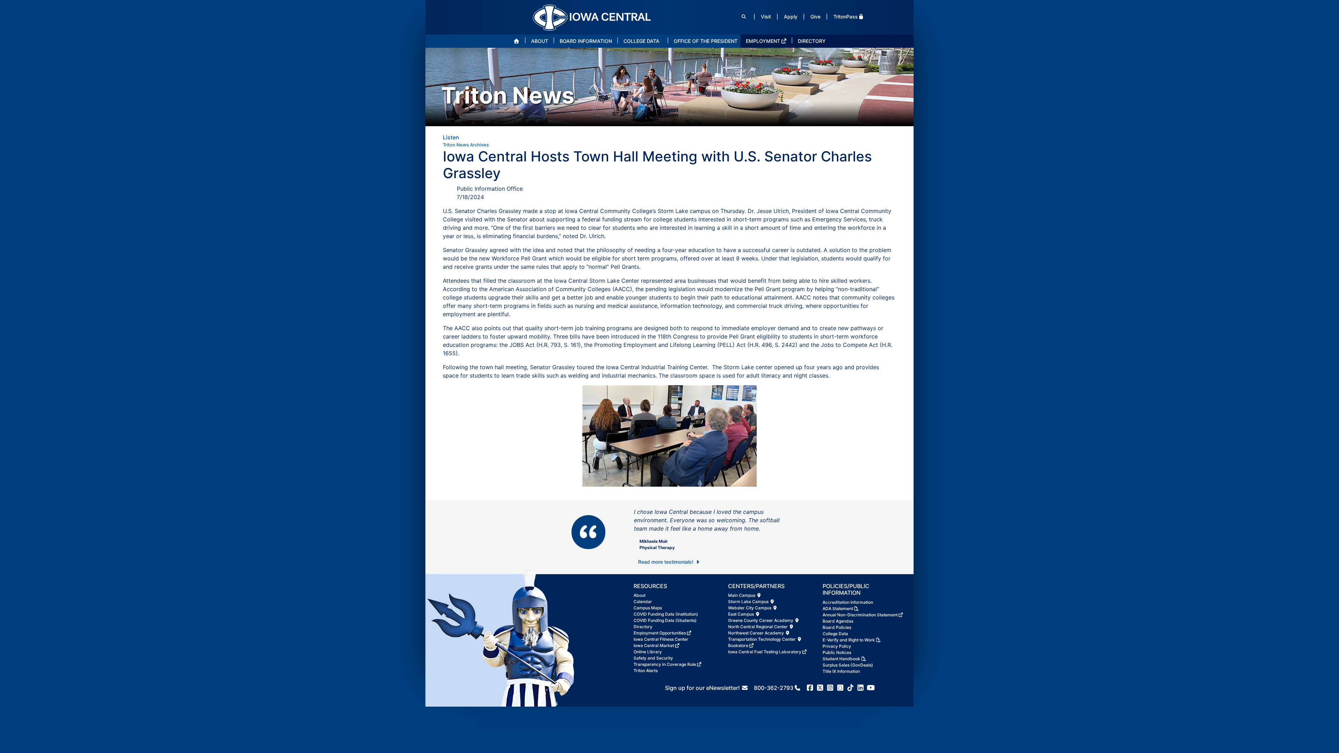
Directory (643, 626)
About (639, 595)
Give (815, 17)
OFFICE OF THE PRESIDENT (705, 41)
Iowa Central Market (654, 645)
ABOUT (539, 41)
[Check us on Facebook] (810, 687)
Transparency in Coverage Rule (665, 664)
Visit (766, 17)
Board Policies (837, 627)
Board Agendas (838, 621)
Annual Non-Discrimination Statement (860, 614)
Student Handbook (841, 658)
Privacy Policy (837, 646)
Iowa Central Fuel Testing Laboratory (764, 651)
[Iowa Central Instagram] (830, 687)
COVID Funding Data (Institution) (666, 614)
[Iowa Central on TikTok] (850, 687)
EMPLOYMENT (763, 41)
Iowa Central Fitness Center (661, 639)
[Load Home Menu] (516, 41)
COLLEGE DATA (641, 41)
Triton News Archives (466, 144)
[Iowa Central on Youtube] (871, 687)
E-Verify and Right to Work (849, 639)
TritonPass (845, 17)
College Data (835, 633)
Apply (790, 17)
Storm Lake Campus (749, 601)
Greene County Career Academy (761, 620)
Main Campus (742, 595)
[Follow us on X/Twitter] (820, 687)
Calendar (643, 601)
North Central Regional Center (758, 626)
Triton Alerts (646, 670)
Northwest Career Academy (756, 633)
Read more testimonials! (666, 562)
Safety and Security (653, 658)
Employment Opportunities (660, 633)
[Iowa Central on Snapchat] (840, 687)
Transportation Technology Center (762, 639)
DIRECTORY (812, 41)
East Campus (741, 614)
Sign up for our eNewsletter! (703, 687)
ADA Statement (838, 608)
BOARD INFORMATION (586, 41)
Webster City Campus (750, 607)
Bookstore (738, 645)
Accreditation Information (848, 602)
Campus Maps (648, 607)
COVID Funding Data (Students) (665, 620)
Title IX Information (841, 671)
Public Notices (837, 652)
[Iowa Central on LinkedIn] (860, 687)
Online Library (648, 651)
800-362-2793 (773, 687)
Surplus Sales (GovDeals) (848, 665)
